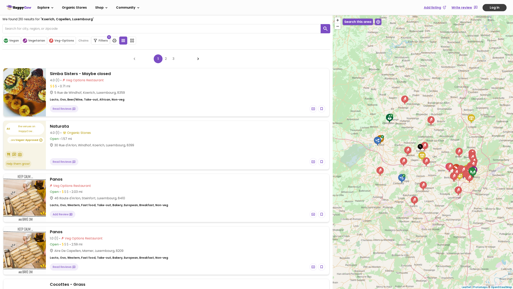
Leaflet (466, 287)
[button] (420, 147)
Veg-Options (64, 41)
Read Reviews (62, 109)
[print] (114, 41)
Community (125, 7)
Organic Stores (74, 7)
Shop (99, 7)
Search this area (357, 21)
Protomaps (480, 287)
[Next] (198, 58)
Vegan (14, 41)
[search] (325, 28)
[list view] (123, 41)
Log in (494, 7)
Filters (104, 40)
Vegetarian (36, 41)
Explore (43, 7)
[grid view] (132, 41)
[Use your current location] (378, 22)
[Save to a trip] (313, 108)
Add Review (61, 214)
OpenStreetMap (501, 287)
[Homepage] (18, 7)
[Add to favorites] (321, 108)
